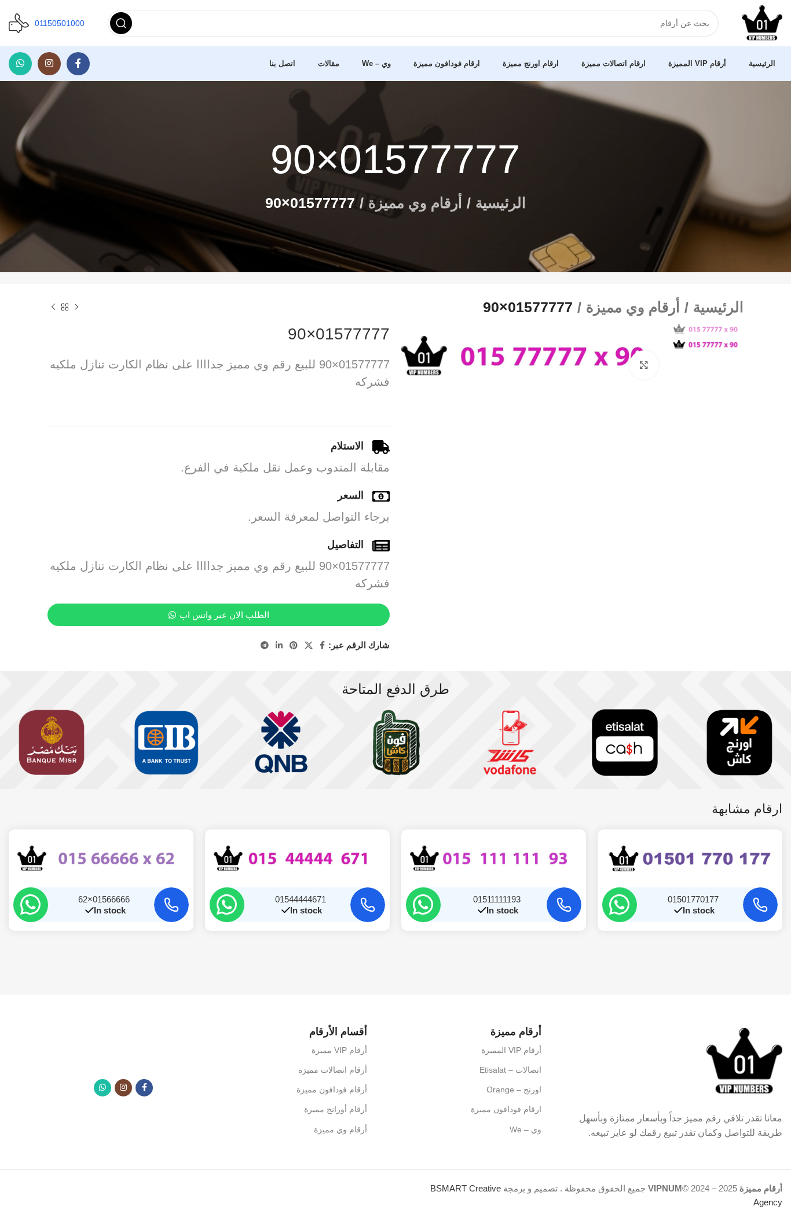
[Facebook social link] (78, 63)
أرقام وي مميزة (415, 203)
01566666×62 (104, 899)
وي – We (525, 1129)
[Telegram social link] (264, 645)
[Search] (121, 23)
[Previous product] (76, 307)
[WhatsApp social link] (20, 63)
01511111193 (497, 899)
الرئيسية (500, 203)
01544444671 (300, 899)
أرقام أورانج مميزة (335, 1109)
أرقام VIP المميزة (511, 1050)
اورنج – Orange (513, 1089)
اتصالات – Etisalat (510, 1069)
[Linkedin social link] (279, 645)
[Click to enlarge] (643, 364)
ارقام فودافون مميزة (506, 1109)
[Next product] (53, 307)
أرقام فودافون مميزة (331, 1089)
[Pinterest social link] (293, 645)
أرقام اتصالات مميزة (332, 1069)
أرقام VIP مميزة (339, 1050)
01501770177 (693, 899)
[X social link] (308, 645)
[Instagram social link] (49, 63)
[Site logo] (762, 22)
